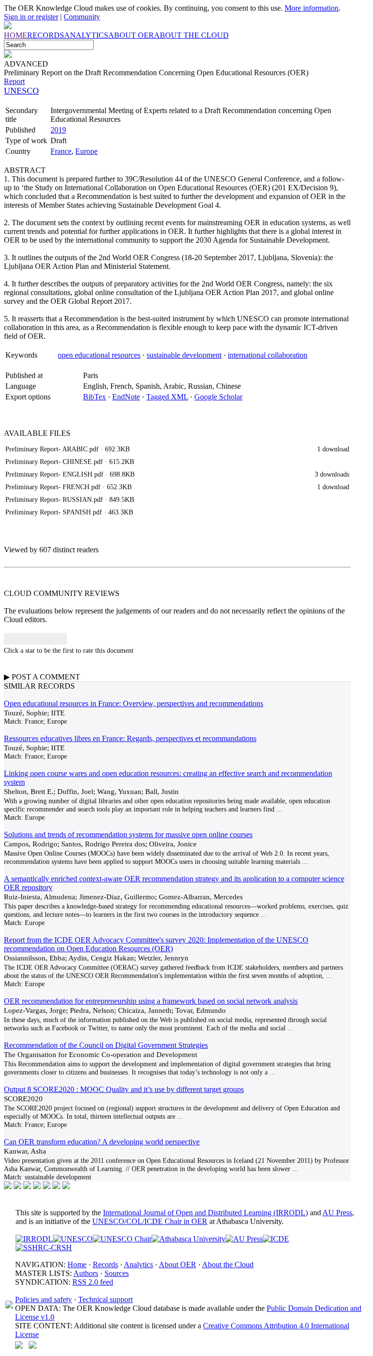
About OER (177, 1264)
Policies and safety (43, 1299)
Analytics (138, 1264)
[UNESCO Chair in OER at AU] (122, 1239)
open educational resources (99, 355)
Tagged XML (167, 397)
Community (82, 17)
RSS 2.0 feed (92, 1282)
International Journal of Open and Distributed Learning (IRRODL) (205, 1212)
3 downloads (332, 474)
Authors (85, 1273)
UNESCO (21, 91)
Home (77, 1264)
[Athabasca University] (188, 1239)
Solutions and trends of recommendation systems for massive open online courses (128, 834)
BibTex (94, 397)
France (61, 151)
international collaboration (267, 355)
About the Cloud (228, 1264)
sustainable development (184, 355)
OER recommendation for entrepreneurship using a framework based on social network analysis (151, 1001)
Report (14, 81)
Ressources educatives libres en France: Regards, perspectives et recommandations (130, 738)
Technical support (105, 1299)
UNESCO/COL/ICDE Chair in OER (149, 1221)
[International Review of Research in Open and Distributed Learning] (34, 1239)
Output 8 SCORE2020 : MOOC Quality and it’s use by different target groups (124, 1089)
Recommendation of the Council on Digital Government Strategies (106, 1045)
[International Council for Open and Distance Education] (276, 1239)
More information (312, 8)
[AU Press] (244, 1239)
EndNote (126, 397)
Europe (86, 151)
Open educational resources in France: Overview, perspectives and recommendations (133, 703)
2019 (58, 130)
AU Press (337, 1212)
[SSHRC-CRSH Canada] (44, 1247)
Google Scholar (218, 397)
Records (105, 1264)
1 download (333, 449)
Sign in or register (31, 17)
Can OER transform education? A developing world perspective (102, 1142)
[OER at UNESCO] (73, 1239)
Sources (116, 1273)
